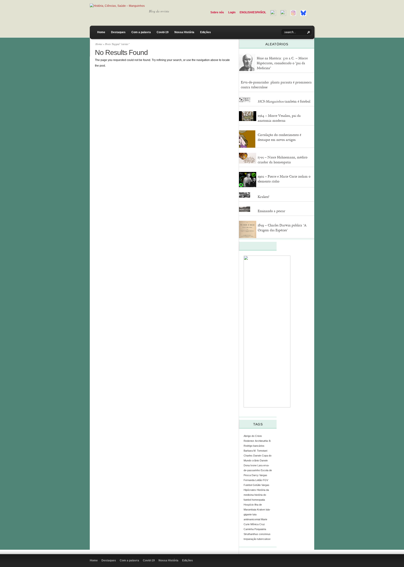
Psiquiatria (260, 529)
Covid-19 (163, 32)
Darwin (264, 460)
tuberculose (264, 539)
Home (101, 32)
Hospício (249, 504)
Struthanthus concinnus (257, 534)
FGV (265, 480)
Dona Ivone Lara (253, 465)
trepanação (250, 539)
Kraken (261, 509)
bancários (258, 445)
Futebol (248, 485)
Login (231, 12)
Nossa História (184, 32)
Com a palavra (141, 32)
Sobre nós (217, 12)
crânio (255, 460)
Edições (205, 32)
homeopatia (258, 499)
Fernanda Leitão (253, 480)
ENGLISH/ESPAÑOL (253, 12)
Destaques (118, 32)
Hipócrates (250, 490)
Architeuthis (261, 440)
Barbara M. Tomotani (255, 450)
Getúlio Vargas (261, 485)
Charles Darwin (252, 455)
